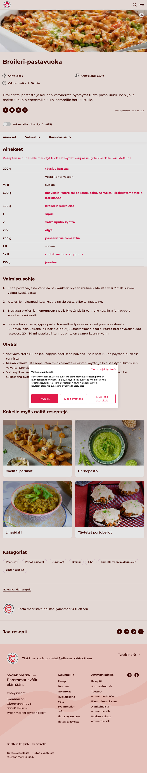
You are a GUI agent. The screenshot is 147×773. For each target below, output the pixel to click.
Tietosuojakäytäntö (103, 369)
